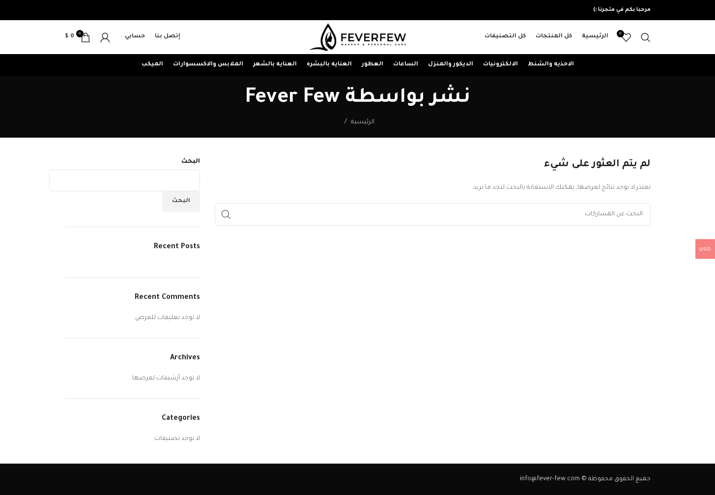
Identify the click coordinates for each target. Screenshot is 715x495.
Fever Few (292, 99)
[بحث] (646, 37)
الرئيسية (362, 122)
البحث (190, 161)
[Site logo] (357, 37)
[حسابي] (105, 37)
